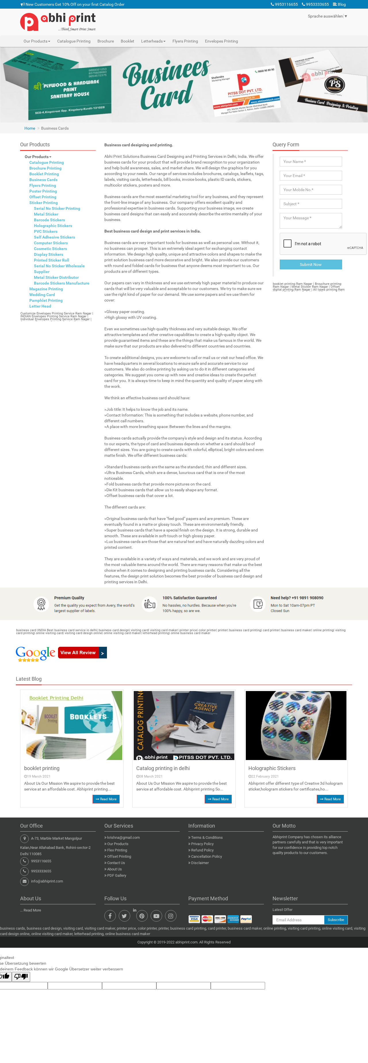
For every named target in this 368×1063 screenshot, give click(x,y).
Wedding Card (42, 294)
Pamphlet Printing (46, 300)
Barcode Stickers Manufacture (61, 283)
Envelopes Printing (221, 41)
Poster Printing (43, 191)
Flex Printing (117, 850)
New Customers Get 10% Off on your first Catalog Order (74, 4)
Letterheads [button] (152, 41)
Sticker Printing (43, 202)
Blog (341, 4)
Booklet (127, 41)
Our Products (37, 156)
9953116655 (286, 4)
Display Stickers (48, 254)
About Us (114, 869)
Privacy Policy (202, 844)
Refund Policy (202, 850)
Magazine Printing (46, 289)
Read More (107, 799)
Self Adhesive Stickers (54, 237)
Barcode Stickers (49, 220)
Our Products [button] (35, 41)
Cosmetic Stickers (50, 248)
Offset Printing (42, 197)
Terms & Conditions (207, 837)
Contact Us (116, 863)
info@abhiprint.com (47, 881)
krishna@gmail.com (123, 837)
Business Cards (43, 179)
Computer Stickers (51, 243)
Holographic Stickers (53, 225)
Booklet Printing (44, 174)
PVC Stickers (45, 231)
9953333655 (317, 4)
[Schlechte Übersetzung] (21, 977)
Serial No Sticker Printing (57, 208)
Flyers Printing (185, 41)
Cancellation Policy (206, 856)
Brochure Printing (45, 168)
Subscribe (336, 920)
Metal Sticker (46, 214)
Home (29, 128)
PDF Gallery (116, 875)
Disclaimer (200, 863)
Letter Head (40, 306)
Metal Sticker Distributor (56, 277)
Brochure (105, 41)
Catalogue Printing (74, 41)
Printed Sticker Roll (51, 260)
